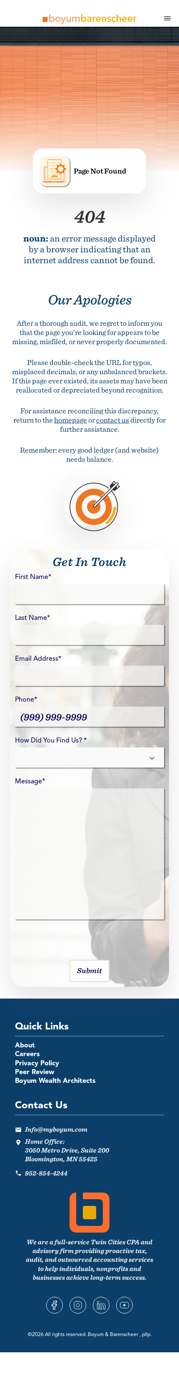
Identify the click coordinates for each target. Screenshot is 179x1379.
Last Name (32, 618)
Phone (26, 700)
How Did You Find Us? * (51, 740)
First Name (33, 577)
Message (30, 781)
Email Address (38, 659)
